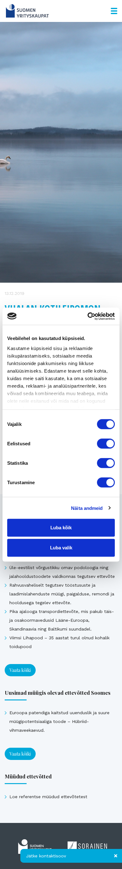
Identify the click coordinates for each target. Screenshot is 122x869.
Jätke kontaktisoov (46, 855)
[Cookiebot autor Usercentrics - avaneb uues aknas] (88, 316)
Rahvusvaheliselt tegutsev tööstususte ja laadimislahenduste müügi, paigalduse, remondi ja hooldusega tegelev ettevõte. (61, 594)
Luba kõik (61, 527)
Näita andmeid (87, 507)
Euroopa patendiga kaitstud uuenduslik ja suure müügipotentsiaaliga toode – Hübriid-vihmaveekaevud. (59, 721)
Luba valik (61, 547)
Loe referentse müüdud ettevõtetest (48, 796)
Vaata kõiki (20, 670)
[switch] (106, 444)
